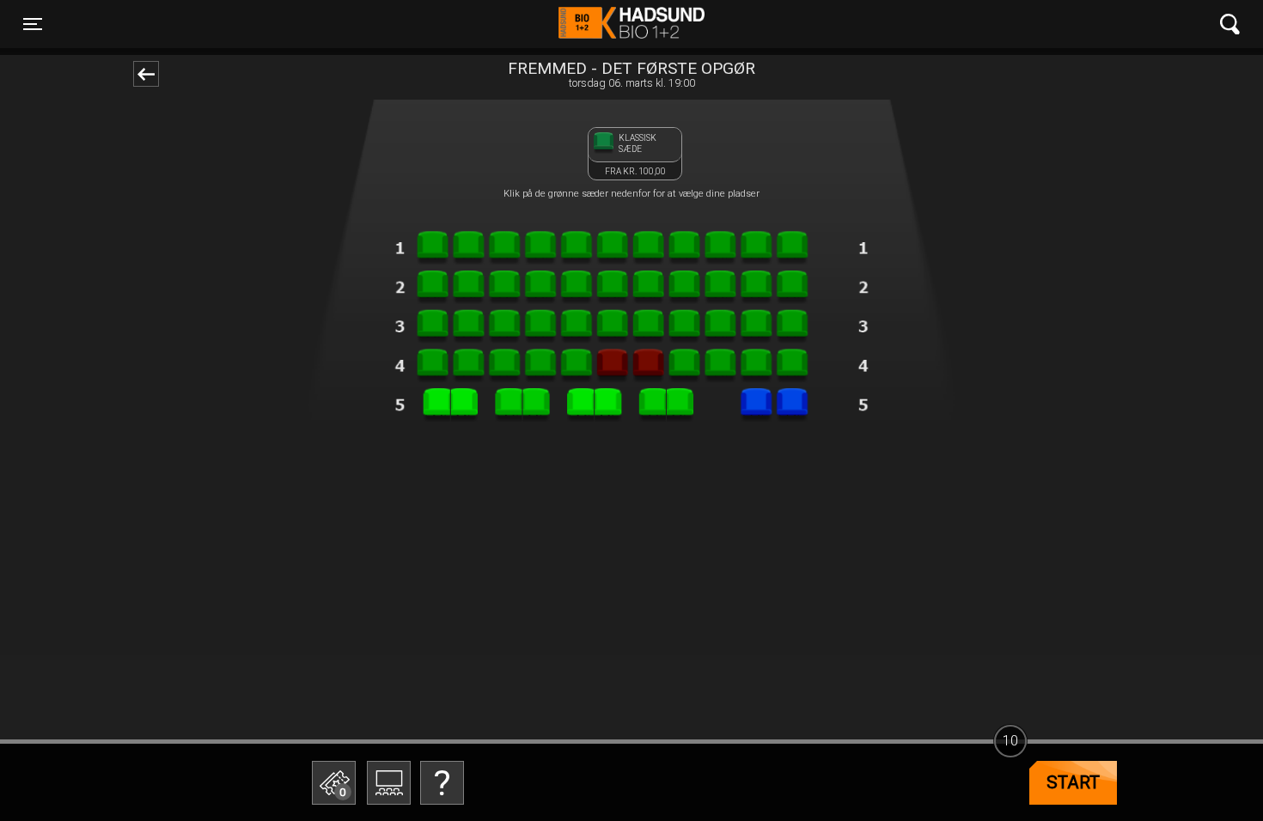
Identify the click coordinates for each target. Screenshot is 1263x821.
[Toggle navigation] (1230, 24)
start (1073, 782)
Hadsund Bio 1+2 (631, 24)
